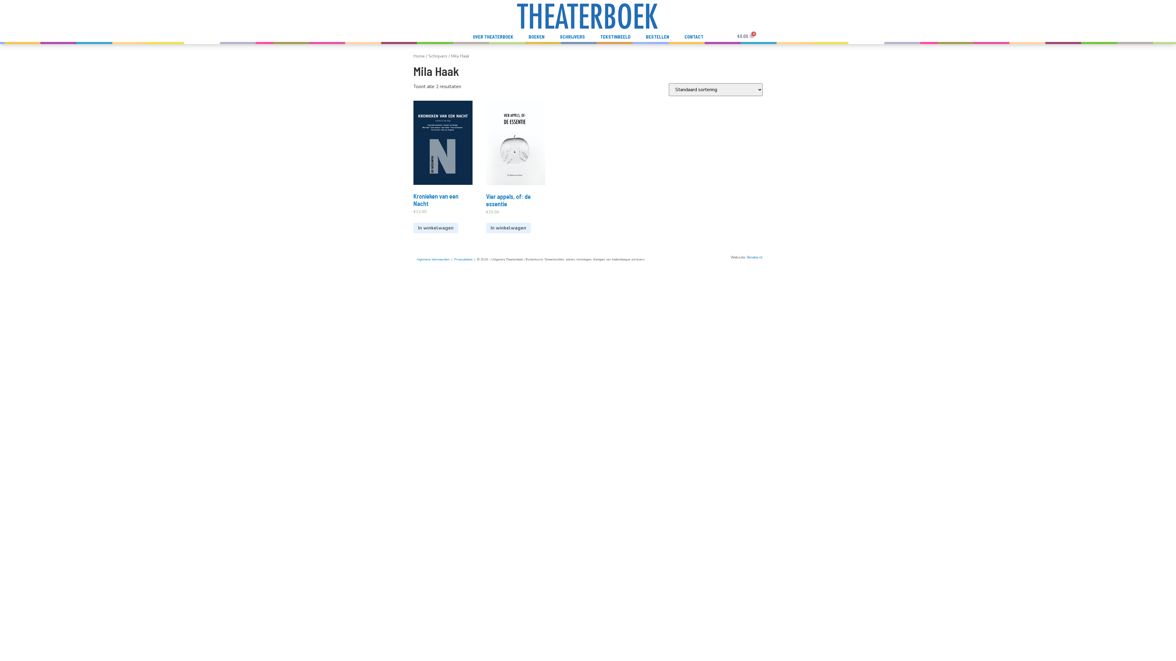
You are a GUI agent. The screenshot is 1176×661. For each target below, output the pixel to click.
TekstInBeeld (615, 36)
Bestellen (657, 36)
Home (419, 56)
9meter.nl (755, 257)
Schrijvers (572, 36)
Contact (693, 36)
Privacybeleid (463, 259)
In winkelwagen (436, 228)
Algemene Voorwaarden (433, 259)
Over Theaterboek (493, 36)
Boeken (537, 36)
